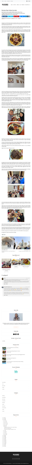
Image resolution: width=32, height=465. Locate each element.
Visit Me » (16, 327)
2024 (4, 419)
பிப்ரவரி (5, 433)
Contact (5, 1)
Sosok (3, 409)
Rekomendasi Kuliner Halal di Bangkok (16, 266)
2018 (4, 440)
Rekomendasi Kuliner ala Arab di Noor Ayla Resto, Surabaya (6, 269)
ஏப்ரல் (5, 431)
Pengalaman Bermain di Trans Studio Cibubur (10, 427)
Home (12, 4)
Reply (4, 295)
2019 (4, 439)
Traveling (22, 4)
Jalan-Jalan (3, 385)
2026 (4, 417)
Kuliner (3, 387)
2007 (4, 446)
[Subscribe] (18, 334)
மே (4, 430)
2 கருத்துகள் (19, 18)
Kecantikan (27, 4)
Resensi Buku (4, 407)
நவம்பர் (5, 421)
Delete (7, 295)
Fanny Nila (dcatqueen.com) (8, 286)
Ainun (5, 278)
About (3, 1)
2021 (4, 437)
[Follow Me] (15, 334)
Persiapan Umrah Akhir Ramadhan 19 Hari (10, 429)
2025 (4, 418)
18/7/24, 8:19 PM (27, 278)
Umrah (18, 4)
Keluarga (3, 402)
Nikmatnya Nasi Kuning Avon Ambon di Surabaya (25, 266)
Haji (20, 4)
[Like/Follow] (13, 334)
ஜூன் (5, 426)
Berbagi (3, 395)
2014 (4, 445)
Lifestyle (14, 4)
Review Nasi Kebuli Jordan (7, 428)
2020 (4, 438)
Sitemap (12, 1)
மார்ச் (5, 432)
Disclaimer (8, 1)
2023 (4, 435)
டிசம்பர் (5, 420)
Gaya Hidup (4, 382)
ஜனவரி (5, 434)
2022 (4, 436)
